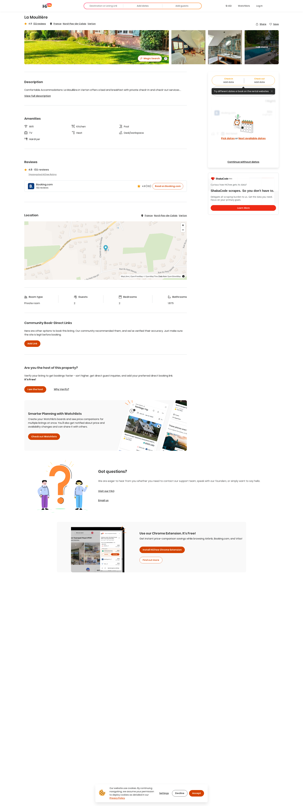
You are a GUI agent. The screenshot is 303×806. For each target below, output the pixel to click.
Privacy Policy (117, 798)
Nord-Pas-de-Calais (74, 23)
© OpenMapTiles (150, 276)
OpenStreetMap (174, 276)
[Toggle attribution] (183, 276)
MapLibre (125, 276)
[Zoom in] (183, 225)
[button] (229, 6)
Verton (92, 23)
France (57, 23)
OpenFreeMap (137, 276)
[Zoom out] (183, 230)
